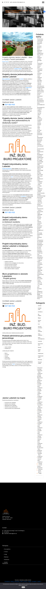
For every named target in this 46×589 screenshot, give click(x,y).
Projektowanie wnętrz (40, 357)
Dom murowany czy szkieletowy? (40, 289)
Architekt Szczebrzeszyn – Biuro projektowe (40, 448)
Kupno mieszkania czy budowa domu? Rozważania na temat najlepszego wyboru (39, 266)
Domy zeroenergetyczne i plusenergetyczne (41, 105)
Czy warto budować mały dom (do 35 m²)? (40, 201)
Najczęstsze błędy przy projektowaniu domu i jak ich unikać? (40, 53)
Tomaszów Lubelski (40, 363)
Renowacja (40, 359)
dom (12, 176)
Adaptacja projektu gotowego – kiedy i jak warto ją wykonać (39, 81)
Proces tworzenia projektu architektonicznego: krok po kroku (41, 195)
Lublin (13, 364)
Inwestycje (40, 341)
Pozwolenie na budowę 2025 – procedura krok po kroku (39, 73)
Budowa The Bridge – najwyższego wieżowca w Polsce (39, 295)
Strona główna (39, 471)
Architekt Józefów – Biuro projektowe (40, 400)
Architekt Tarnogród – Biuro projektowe (40, 454)
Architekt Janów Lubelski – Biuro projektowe (39, 393)
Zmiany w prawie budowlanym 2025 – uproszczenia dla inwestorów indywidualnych (40, 97)
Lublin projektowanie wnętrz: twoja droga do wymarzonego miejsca (40, 168)
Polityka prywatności (39, 467)
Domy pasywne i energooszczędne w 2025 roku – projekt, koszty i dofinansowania (40, 89)
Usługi (40, 473)
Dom (39, 324)
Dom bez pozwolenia (40, 327)
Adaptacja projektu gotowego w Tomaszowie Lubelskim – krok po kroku (39, 62)
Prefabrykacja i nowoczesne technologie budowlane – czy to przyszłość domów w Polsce (40, 44)
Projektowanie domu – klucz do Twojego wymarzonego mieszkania (40, 160)
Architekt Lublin (39, 309)
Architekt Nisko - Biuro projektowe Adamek (40, 433)
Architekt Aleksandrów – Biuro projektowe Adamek (40, 379)
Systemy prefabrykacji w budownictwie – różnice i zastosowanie (40, 208)
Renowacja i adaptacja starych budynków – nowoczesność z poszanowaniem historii (40, 145)
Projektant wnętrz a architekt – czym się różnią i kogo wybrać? (39, 113)
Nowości (39, 347)
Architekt (39, 305)
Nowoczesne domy (40, 344)
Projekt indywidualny (6, 168)
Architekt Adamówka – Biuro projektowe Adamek (39, 372)
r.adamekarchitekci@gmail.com (10, 533)
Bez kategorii (39, 315)
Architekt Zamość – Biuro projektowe (40, 459)
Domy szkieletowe (40, 335)
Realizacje (40, 469)
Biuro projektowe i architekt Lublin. (40, 182)
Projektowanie (40, 353)
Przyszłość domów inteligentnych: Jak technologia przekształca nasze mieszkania (40, 232)
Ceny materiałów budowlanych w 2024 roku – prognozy (40, 257)
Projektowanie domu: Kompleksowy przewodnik (40, 153)
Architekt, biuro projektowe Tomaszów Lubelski (39, 188)
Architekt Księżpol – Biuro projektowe (40, 420)
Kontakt (40, 463)
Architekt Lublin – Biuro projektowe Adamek (40, 426)
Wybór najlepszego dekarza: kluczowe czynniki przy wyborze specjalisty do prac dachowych (39, 219)
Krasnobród (7, 581)
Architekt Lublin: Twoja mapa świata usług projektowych (40, 176)
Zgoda (23, 587)
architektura (23, 196)
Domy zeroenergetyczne (41, 338)
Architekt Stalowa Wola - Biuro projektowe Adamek (39, 441)
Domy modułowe (40, 331)
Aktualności (39, 367)
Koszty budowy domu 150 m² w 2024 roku (40, 283)
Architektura (40, 311)
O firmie (40, 464)
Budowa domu (5, 61)
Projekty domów (18, 68)
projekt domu (29, 87)
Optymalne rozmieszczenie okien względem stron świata (40, 276)
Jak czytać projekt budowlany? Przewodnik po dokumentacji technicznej (40, 134)
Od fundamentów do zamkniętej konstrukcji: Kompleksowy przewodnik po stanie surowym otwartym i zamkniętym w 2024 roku (40, 245)
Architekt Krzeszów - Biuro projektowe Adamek (39, 413)
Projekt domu (39, 350)
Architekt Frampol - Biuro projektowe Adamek (39, 386)
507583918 (6, 532)
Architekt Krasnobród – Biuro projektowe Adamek (39, 406)
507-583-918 (10, 104)
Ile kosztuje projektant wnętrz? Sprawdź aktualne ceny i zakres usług (39, 123)
